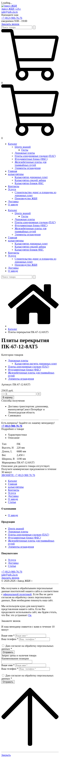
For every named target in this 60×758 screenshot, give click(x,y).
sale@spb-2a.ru (9, 11)
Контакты (13, 490)
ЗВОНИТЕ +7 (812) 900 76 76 (18, 475)
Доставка (13, 496)
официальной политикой (17, 594)
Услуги (12, 493)
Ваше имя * (7, 635)
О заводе (13, 499)
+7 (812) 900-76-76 (11, 18)
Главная (12, 483)
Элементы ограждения (21, 378)
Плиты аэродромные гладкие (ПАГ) (28, 366)
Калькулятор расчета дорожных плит (36, 363)
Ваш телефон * (9, 639)
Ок (30, 615)
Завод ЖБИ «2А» (11, 8)
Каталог (12, 480)
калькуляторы (16, 487)
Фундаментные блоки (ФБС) (24, 369)
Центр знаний (16, 528)
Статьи (12, 502)
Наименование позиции (15, 658)
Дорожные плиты (18, 360)
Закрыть (6, 755)
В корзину (8, 397)
